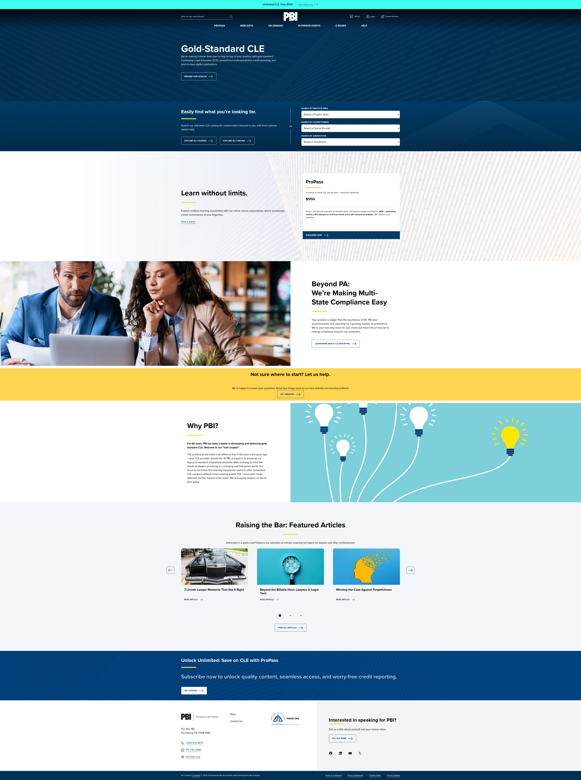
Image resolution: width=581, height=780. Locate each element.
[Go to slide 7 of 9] (301, 615)
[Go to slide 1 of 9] (280, 615)
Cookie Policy (375, 775)
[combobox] (205, 16)
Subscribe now (314, 235)
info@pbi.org (193, 757)
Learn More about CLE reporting (332, 343)
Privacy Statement (355, 775)
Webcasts (246, 25)
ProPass (219, 25)
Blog (233, 714)
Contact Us (236, 721)
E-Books (341, 25)
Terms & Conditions (333, 775)
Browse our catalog (195, 76)
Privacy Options (393, 775)
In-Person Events (309, 25)
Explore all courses (195, 140)
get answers (287, 394)
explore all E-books (234, 140)
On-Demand (275, 25)
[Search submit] (231, 16)
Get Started (190, 690)
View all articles (287, 627)
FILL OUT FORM (339, 738)
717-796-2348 (193, 750)
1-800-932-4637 (194, 743)
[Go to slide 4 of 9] (290, 615)
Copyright (196, 775)
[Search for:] (205, 16)
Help (364, 25)
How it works (188, 222)
